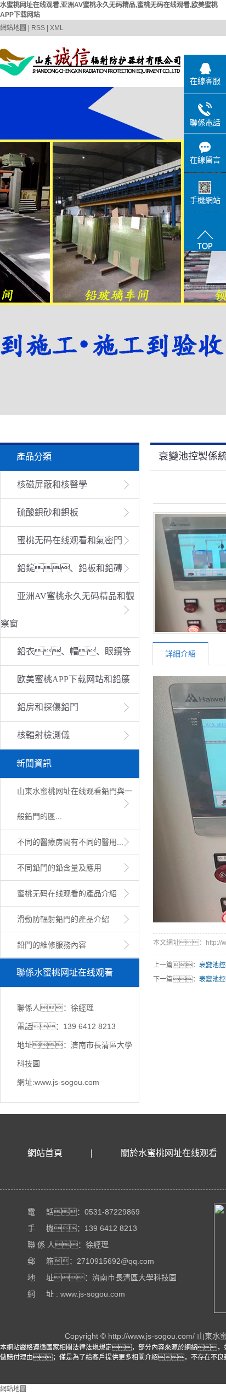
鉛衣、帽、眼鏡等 (74, 651)
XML (57, 28)
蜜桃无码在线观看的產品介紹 (67, 893)
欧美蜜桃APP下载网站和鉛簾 (73, 679)
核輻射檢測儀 (43, 735)
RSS (38, 28)
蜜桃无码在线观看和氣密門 (69, 540)
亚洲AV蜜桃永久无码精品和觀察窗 (67, 609)
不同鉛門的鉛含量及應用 (59, 867)
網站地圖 (13, 28)
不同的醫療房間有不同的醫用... (70, 842)
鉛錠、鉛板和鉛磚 (69, 568)
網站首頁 (45, 1153)
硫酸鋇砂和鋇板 (47, 512)
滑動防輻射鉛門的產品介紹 (63, 919)
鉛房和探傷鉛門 (47, 707)
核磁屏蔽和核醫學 (52, 484)
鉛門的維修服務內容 (51, 944)
